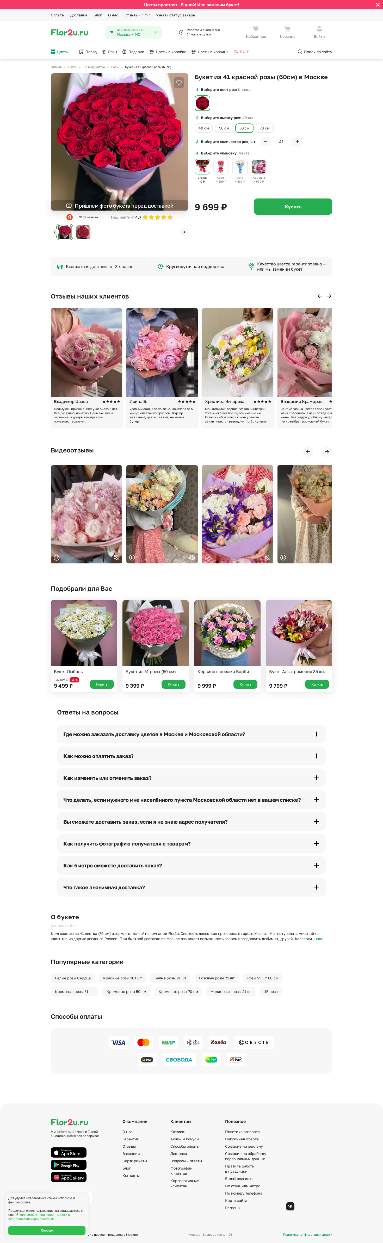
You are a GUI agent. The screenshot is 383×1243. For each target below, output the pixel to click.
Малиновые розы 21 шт (231, 991)
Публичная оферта (242, 1139)
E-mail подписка (239, 1178)
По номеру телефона (243, 1193)
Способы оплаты (184, 1146)
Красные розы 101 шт (122, 978)
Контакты (131, 1175)
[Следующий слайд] (183, 232)
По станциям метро (242, 1186)
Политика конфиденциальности (307, 1234)
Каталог (177, 1131)
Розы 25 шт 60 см (262, 978)
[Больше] (297, 141)
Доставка (78, 15)
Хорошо (47, 1230)
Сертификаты (134, 1161)
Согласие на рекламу (244, 1146)
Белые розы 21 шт (170, 978)
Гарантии (130, 1139)
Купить (293, 206)
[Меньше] (265, 141)
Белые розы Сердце (73, 978)
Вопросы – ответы (186, 1161)
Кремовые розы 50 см (126, 991)
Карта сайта (236, 1200)
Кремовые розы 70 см (178, 991)
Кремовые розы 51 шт (74, 991)
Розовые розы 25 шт (217, 978)
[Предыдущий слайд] (55, 232)
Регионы (232, 1207)
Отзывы (137, 15)
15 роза (271, 991)
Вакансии (131, 1153)
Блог (98, 15)
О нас (113, 15)
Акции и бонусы (184, 1139)
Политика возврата (242, 1131)
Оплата (57, 15)
